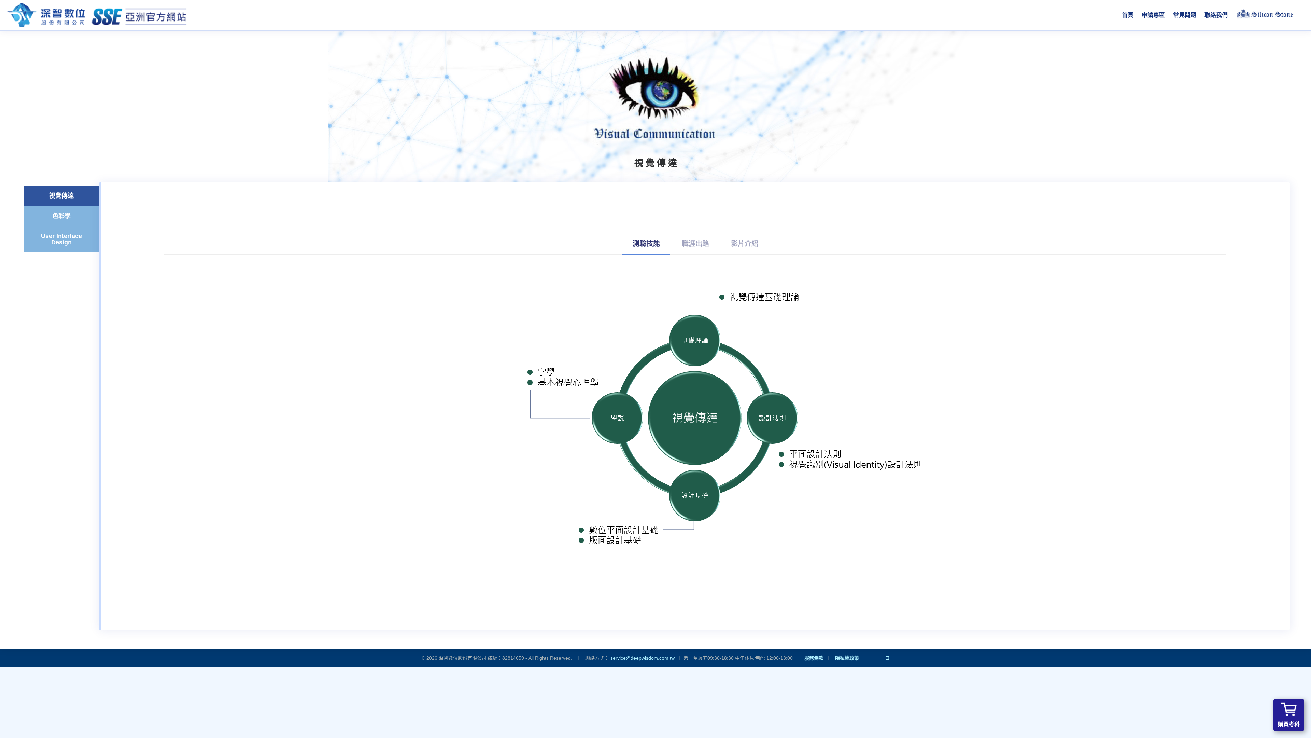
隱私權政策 (847, 658)
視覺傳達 (61, 195)
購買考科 (1289, 724)
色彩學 (61, 216)
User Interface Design (61, 239)
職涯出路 (695, 243)
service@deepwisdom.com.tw (642, 658)
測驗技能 (646, 243)
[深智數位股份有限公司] (97, 15)
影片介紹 (744, 243)
